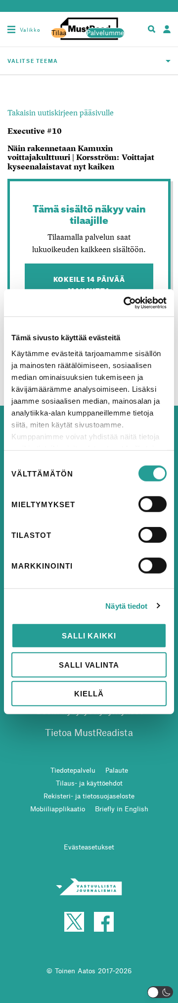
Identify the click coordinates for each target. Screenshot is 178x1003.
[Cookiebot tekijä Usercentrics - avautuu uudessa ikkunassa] (126, 302)
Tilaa (58, 33)
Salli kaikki (89, 636)
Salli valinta (89, 664)
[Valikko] (11, 29)
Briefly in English (121, 808)
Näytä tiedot (126, 605)
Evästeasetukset (89, 847)
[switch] (152, 504)
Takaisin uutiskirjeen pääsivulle (60, 112)
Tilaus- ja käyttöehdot (89, 783)
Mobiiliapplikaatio (57, 808)
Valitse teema (32, 60)
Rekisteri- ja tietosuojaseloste (89, 796)
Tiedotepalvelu (72, 770)
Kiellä (88, 693)
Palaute (116, 770)
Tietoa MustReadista (89, 732)
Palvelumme (105, 33)
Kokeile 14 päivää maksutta (89, 283)
